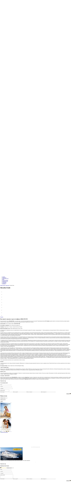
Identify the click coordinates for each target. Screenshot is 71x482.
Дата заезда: (2, 478)
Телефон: (1, 388)
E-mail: (1, 386)
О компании (4, 282)
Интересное (4, 277)
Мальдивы (7, 285)
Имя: (1, 384)
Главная (3, 276)
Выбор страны (2, 285)
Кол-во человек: (29, 478)
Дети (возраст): (43, 478)
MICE (3, 279)
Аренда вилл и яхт (5, 278)
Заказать (68, 393)
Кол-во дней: (15, 478)
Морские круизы (5, 281)
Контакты (4, 283)
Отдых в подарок (5, 280)
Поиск (2, 401)
